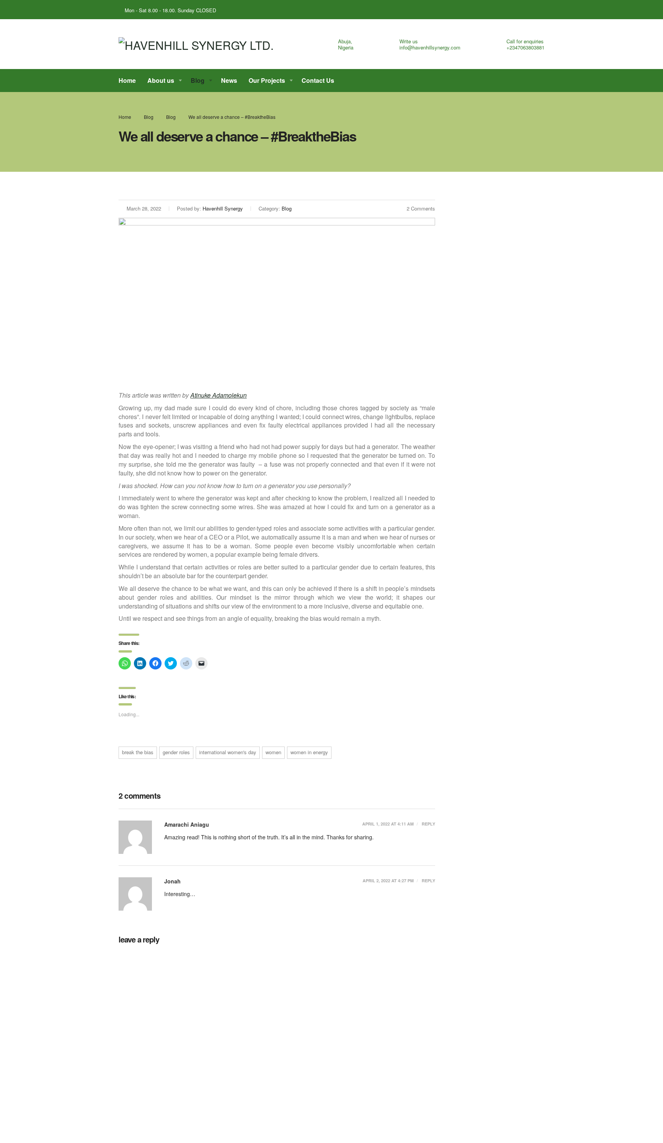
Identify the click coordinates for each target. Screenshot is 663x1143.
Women (273, 752)
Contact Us (318, 80)
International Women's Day (227, 752)
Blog (198, 80)
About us (160, 80)
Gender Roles (176, 752)
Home (127, 80)
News (229, 80)
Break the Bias (137, 752)
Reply (428, 824)
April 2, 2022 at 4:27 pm (388, 880)
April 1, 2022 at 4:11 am (388, 824)
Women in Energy (309, 752)
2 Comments (421, 208)
